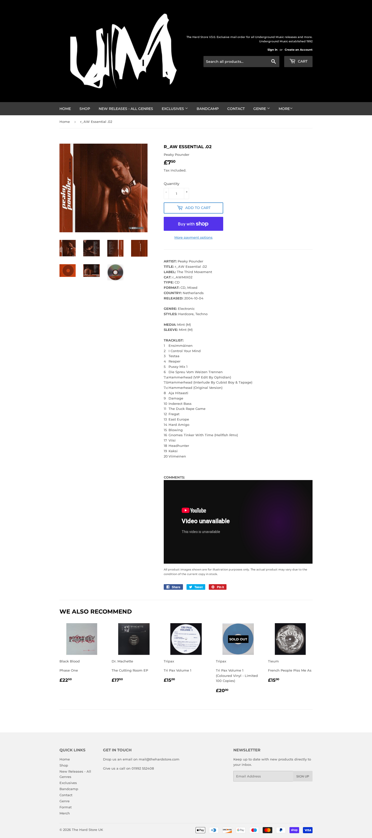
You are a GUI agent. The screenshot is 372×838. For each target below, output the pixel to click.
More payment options (193, 237)
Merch (64, 813)
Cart (302, 61)
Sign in (272, 49)
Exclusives (173, 108)
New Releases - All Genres (126, 108)
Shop (84, 108)
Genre (260, 108)
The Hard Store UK (87, 830)
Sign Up (302, 776)
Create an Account (299, 49)
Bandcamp (208, 108)
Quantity (171, 183)
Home (65, 108)
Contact (236, 108)
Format (65, 807)
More (284, 108)
